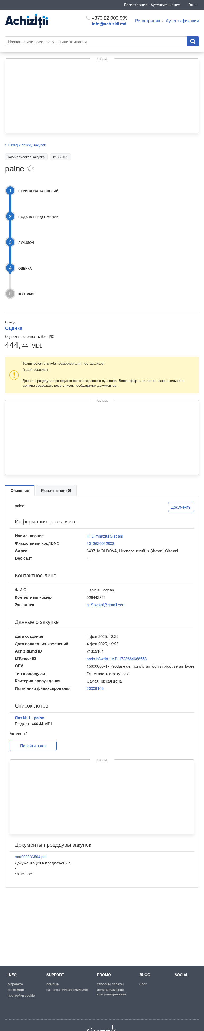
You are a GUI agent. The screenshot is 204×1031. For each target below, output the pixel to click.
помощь (52, 984)
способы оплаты (110, 984)
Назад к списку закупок (27, 144)
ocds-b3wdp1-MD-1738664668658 (117, 658)
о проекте (15, 984)
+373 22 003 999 (109, 17)
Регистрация (135, 4)
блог (143, 984)
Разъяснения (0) (56, 490)
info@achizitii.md (109, 24)
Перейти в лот (33, 745)
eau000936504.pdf (31, 856)
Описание (20, 490)
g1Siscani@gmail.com (106, 604)
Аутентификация (165, 4)
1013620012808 (100, 543)
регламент (16, 989)
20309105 (95, 688)
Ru (190, 4)
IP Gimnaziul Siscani (105, 536)
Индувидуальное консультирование (111, 991)
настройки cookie (21, 995)
